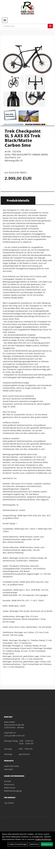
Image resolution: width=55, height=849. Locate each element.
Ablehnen (34, 844)
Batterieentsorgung (12, 791)
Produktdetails (18, 200)
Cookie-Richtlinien (43, 839)
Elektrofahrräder (11, 766)
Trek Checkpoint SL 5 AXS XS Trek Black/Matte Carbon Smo (23, 138)
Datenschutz (9, 787)
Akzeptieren (47, 844)
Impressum (9, 784)
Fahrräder (8, 769)
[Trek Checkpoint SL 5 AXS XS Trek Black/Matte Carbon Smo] (27, 55)
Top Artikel (9, 803)
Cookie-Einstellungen (17, 844)
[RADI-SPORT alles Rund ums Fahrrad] (27, 8)
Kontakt (7, 781)
